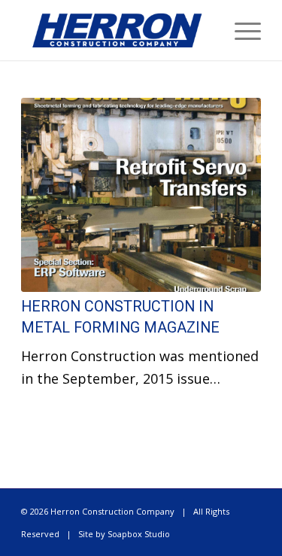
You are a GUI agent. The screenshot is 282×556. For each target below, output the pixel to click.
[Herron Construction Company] (117, 30)
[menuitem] (240, 30)
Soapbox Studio (139, 533)
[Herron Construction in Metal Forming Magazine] (141, 195)
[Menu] (240, 30)
